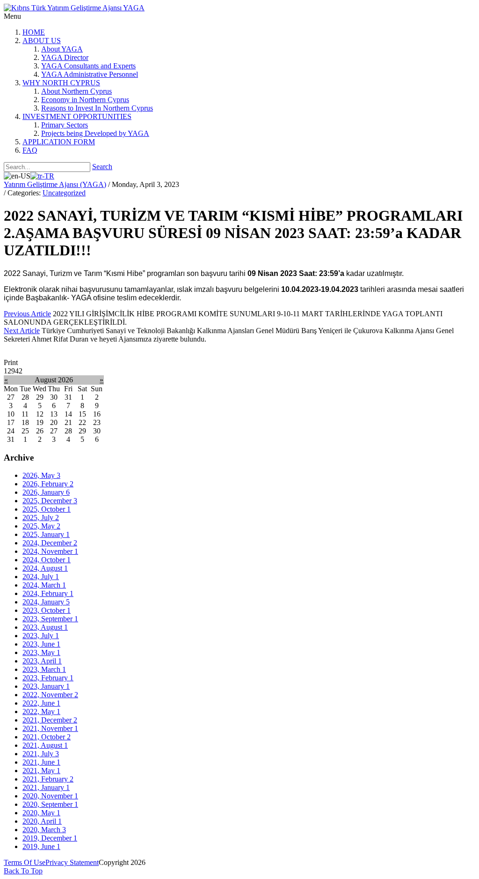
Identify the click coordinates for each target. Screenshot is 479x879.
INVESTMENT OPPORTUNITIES (76, 116)
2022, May (41, 711)
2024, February (47, 593)
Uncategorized (64, 193)
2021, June (41, 762)
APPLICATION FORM (58, 142)
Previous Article (27, 314)
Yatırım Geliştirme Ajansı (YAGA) (55, 184)
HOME (33, 32)
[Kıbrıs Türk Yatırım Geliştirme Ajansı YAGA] (74, 8)
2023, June (41, 644)
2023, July (40, 636)
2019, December (49, 838)
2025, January (46, 534)
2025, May (41, 526)
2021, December (49, 720)
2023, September (50, 619)
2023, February (47, 678)
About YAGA (62, 49)
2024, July (40, 577)
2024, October (46, 560)
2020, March (44, 830)
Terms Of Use (24, 862)
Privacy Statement (72, 862)
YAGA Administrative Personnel (89, 74)
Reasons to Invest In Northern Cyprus (97, 108)
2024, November (50, 551)
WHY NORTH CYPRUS (61, 83)
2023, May (41, 652)
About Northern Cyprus (76, 91)
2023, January (46, 686)
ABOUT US (41, 41)
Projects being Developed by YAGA (95, 133)
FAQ (29, 150)
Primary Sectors (64, 125)
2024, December (49, 543)
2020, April (42, 821)
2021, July (40, 754)
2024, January (46, 602)
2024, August (45, 568)
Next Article (22, 331)
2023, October (46, 610)
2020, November (50, 796)
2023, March (44, 669)
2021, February (47, 779)
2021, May (41, 771)
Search (102, 167)
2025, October (46, 509)
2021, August (45, 745)
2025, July (40, 517)
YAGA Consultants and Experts (88, 66)
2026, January (46, 492)
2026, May (41, 475)
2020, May (41, 813)
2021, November (50, 728)
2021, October (46, 737)
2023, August (45, 627)
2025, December (49, 501)
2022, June (41, 703)
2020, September (50, 804)
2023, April (42, 661)
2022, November (50, 695)
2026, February (47, 484)
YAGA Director (64, 57)
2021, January (46, 787)
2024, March (44, 585)
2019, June (41, 846)
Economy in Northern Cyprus (85, 100)
